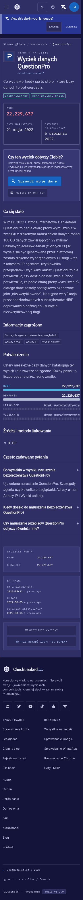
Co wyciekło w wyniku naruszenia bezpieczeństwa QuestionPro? (29, 472)
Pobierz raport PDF (30, 192)
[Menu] (6, 7)
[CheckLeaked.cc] (17, 7)
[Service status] (65, 712)
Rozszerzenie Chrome (58, 764)
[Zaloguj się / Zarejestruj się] (74, 7)
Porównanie (11, 804)
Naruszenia (39, 44)
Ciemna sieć (11, 754)
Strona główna (14, 44)
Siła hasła (9, 774)
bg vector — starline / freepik (27, 885)
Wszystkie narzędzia (57, 735)
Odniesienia (11, 814)
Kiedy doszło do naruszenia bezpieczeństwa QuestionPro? (37, 516)
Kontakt (8, 853)
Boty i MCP (51, 774)
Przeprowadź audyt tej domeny (42, 647)
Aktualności (11, 834)
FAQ (5, 824)
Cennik (7, 795)
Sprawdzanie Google (57, 745)
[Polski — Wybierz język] (63, 7)
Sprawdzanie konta (16, 735)
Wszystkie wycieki (42, 636)
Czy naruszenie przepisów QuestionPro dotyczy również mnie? (33, 532)
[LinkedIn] (7, 712)
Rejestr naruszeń (14, 764)
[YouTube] (30, 712)
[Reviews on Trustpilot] (53, 712)
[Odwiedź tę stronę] (53, 7)
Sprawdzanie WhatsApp (59, 754)
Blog (6, 843)
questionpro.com (29, 73)
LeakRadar (10, 745)
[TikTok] (42, 712)
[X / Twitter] (19, 712)
